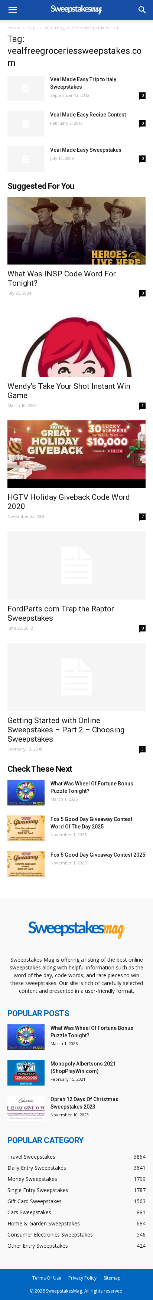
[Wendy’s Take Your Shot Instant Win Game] (76, 342)
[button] (142, 10)
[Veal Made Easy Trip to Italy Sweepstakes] (26, 88)
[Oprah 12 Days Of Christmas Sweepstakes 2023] (26, 1108)
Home (13, 27)
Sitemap (112, 1278)
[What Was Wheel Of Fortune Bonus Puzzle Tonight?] (26, 792)
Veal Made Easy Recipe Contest (88, 115)
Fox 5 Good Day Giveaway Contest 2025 (98, 855)
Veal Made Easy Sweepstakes (85, 150)
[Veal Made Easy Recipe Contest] (26, 124)
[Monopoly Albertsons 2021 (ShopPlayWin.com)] (26, 1073)
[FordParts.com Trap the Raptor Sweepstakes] (76, 565)
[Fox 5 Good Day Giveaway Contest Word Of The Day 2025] (26, 828)
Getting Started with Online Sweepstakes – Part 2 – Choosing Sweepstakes (65, 729)
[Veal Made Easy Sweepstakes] (26, 159)
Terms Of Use (46, 1278)
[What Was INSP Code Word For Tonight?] (76, 231)
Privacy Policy (82, 1278)
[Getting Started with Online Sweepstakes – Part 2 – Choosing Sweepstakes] (76, 677)
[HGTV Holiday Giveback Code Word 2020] (76, 454)
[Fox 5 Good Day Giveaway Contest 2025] (26, 864)
